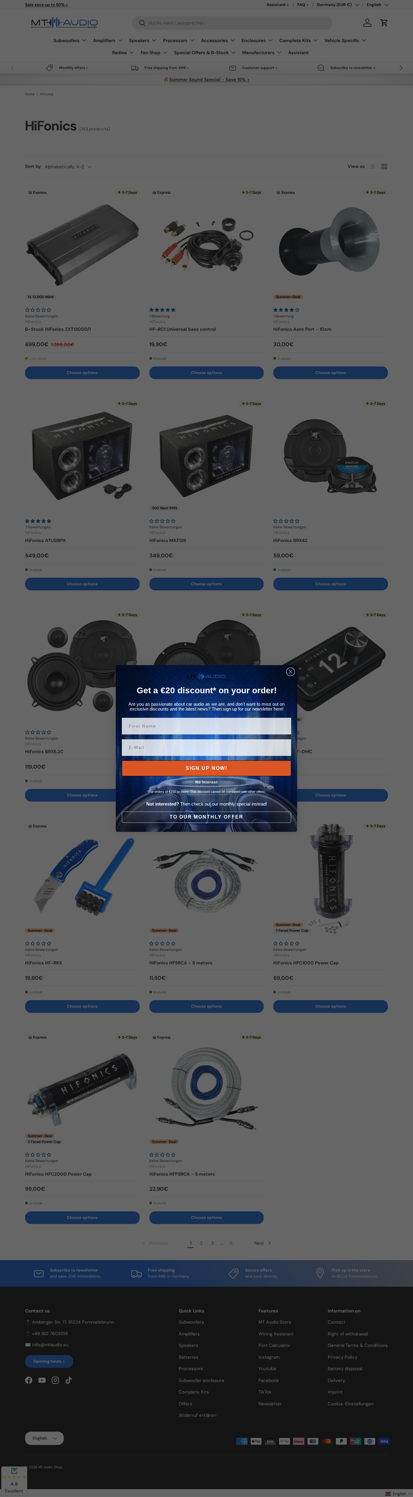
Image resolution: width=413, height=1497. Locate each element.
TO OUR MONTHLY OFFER (206, 816)
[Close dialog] (290, 671)
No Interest (206, 782)
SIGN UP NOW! (206, 768)
